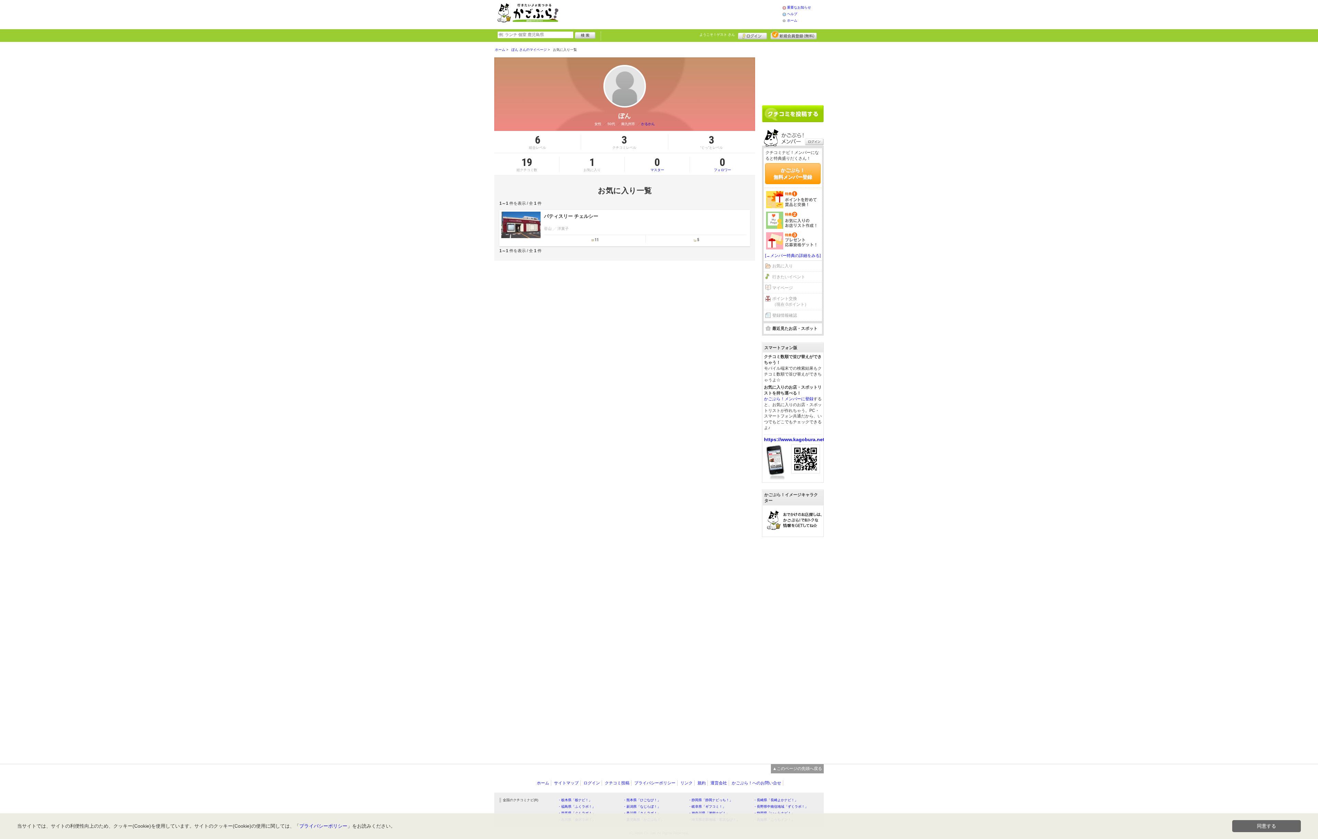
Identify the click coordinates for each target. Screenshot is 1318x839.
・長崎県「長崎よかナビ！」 (775, 800)
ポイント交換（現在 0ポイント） (790, 301)
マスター (657, 164)
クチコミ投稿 (617, 783)
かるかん (648, 124)
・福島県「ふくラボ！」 (577, 806)
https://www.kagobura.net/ (795, 439)
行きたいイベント (788, 277)
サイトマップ (566, 783)
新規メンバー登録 (794, 35)
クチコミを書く (793, 113)
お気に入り (782, 266)
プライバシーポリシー (654, 783)
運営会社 (718, 783)
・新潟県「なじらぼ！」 (642, 806)
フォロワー (722, 164)
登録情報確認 (784, 315)
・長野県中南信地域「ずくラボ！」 (780, 806)
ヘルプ (792, 14)
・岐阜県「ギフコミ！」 (707, 806)
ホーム (792, 20)
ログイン (752, 35)
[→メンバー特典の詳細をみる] (793, 255)
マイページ (782, 288)
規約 (701, 783)
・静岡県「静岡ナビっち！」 (710, 800)
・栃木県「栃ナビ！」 (575, 800)
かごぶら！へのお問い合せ (756, 783)
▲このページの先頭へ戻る (797, 768)
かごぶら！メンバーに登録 (788, 398)
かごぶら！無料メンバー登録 (793, 173)
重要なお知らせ (799, 7)
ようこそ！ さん (717, 34)
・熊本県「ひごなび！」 (642, 800)
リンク (686, 783)
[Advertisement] (677, 13)
